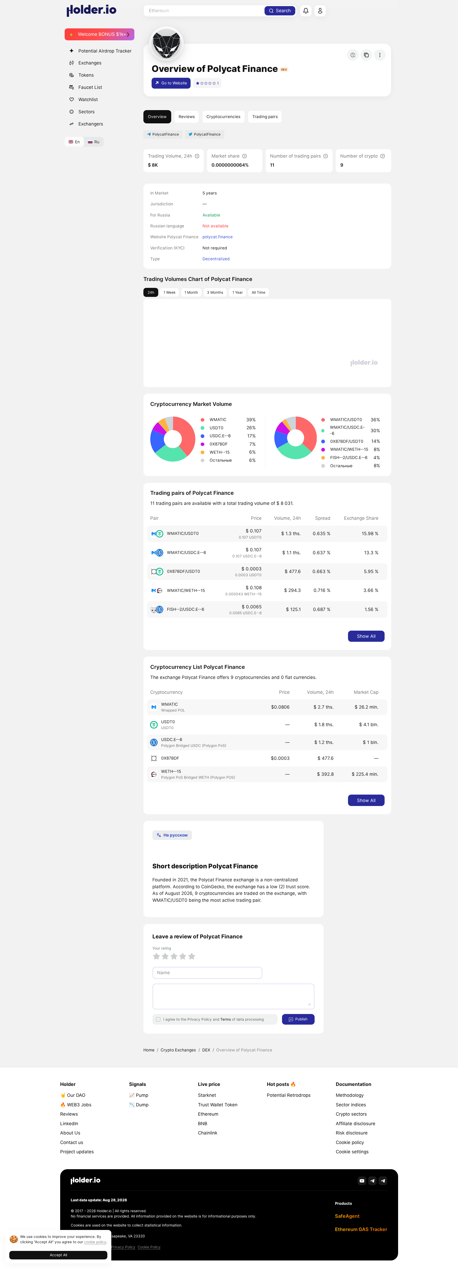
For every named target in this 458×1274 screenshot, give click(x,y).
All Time (258, 292)
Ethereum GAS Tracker (361, 1229)
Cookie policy (350, 1142)
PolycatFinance (165, 134)
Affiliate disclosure (355, 1123)
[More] (380, 55)
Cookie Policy (149, 1247)
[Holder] (85, 1180)
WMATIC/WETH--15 (186, 590)
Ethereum (208, 1114)
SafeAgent (347, 1216)
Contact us (71, 1142)
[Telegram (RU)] (382, 1180)
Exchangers (90, 124)
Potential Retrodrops (289, 1095)
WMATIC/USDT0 (183, 533)
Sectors (86, 111)
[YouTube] (362, 1180)
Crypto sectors (351, 1114)
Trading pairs (265, 116)
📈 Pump (138, 1095)
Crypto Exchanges (178, 1049)
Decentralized (216, 258)
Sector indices (351, 1104)
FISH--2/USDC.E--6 (185, 609)
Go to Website (173, 83)
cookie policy (95, 1242)
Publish (300, 1019)
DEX (206, 1049)
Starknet (207, 1095)
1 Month (191, 292)
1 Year (237, 292)
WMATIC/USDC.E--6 (186, 552)
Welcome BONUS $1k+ (102, 34)
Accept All (58, 1255)
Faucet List (90, 87)
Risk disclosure (352, 1133)
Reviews (187, 116)
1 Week (169, 292)
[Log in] (320, 11)
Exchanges (90, 63)
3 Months (215, 292)
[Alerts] (306, 11)
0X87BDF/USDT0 (183, 571)
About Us (70, 1133)
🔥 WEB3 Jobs (75, 1104)
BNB (202, 1123)
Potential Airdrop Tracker (104, 51)
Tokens (86, 75)
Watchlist (88, 99)
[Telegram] (372, 1180)
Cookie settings (352, 1151)
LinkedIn (69, 1123)
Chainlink (207, 1133)
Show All (366, 636)
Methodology (350, 1095)
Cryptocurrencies (223, 116)
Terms (225, 1019)
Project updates (77, 1151)
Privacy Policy (123, 1247)
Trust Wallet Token (217, 1104)
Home (149, 1049)
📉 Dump (138, 1104)
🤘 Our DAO (72, 1095)
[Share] (366, 55)
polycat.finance (217, 236)
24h (151, 292)
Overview (157, 116)
